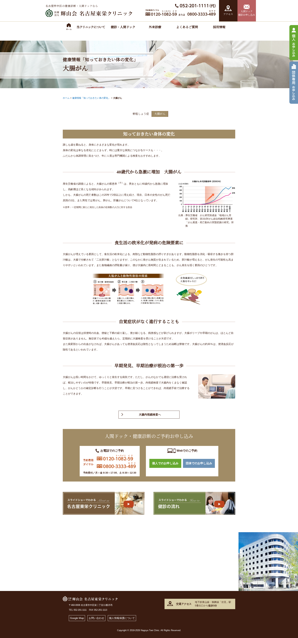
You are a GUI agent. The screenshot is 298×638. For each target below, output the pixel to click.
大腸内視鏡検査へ (150, 414)
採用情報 (219, 27)
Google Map (77, 618)
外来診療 (155, 27)
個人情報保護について (122, 618)
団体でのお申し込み (199, 463)
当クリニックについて (91, 27)
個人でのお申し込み (165, 463)
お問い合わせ (96, 618)
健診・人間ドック (123, 27)
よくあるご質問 (187, 27)
